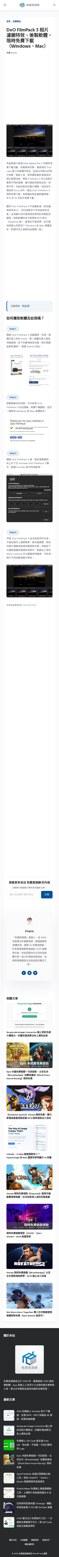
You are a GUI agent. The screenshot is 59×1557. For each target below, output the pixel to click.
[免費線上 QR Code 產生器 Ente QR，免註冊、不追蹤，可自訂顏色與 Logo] (9, 1445)
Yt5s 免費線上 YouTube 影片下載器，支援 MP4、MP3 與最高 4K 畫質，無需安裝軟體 (34, 1415)
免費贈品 (17, 21)
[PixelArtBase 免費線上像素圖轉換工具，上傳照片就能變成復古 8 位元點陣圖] (9, 1492)
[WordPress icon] (35, 973)
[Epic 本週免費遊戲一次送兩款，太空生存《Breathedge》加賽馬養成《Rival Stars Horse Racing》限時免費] (29, 1055)
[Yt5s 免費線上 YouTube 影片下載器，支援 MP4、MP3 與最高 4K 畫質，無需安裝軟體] (9, 1415)
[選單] (5, 5)
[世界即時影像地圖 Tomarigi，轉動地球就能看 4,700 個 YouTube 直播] (9, 1507)
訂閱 (47, 894)
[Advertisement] (29, 89)
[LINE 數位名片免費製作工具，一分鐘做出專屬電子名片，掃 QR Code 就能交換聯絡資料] (9, 1522)
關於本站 (13, 1540)
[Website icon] (29, 973)
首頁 (8, 21)
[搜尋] (54, 5)
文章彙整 (24, 1540)
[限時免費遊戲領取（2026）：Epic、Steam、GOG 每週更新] (29, 1216)
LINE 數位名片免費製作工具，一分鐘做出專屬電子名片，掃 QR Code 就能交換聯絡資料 (34, 1522)
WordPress (38, 1553)
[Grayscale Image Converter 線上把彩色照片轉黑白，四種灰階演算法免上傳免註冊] (29, 1015)
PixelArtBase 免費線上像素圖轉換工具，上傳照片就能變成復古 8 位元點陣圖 (34, 1492)
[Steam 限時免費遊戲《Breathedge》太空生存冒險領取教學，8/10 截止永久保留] (29, 1256)
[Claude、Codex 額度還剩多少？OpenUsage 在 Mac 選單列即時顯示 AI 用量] (29, 1138)
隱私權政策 (29, 1544)
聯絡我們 (35, 1540)
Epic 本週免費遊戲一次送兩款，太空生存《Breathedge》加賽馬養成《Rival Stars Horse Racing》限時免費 (28, 1075)
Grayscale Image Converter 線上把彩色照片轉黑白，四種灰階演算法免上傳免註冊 (34, 1430)
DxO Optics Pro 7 (33, 163)
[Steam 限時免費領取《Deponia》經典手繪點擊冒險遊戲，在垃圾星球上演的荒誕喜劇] (29, 1177)
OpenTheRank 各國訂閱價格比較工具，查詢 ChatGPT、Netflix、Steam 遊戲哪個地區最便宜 (33, 1478)
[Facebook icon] (24, 973)
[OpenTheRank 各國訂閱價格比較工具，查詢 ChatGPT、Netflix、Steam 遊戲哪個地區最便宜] (9, 1478)
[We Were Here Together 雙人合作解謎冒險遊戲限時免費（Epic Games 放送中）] (29, 1295)
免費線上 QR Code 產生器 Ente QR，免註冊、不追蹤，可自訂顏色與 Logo (34, 1445)
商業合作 (46, 1540)
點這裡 (25, 306)
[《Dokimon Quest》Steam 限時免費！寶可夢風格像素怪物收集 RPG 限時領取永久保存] (29, 1098)
